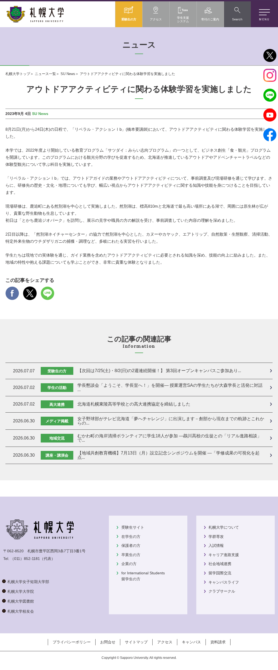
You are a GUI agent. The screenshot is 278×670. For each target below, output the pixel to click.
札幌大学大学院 (20, 591)
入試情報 (216, 545)
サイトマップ (136, 642)
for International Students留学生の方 (143, 576)
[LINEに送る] (47, 296)
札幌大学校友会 (20, 611)
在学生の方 (130, 536)
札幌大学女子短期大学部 (28, 581)
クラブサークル (221, 591)
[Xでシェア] (30, 296)
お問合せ (107, 642)
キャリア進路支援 (223, 555)
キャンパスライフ (223, 582)
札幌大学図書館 (20, 601)
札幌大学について (223, 527)
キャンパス (191, 642)
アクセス (164, 642)
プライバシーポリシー (72, 642)
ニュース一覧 (45, 74)
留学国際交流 (219, 573)
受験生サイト (132, 527)
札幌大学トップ (17, 74)
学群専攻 (216, 536)
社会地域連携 (219, 564)
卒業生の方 (130, 555)
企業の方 (129, 564)
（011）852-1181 (25, 558)
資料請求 (218, 642)
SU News (68, 74)
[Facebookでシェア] (12, 296)
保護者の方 (130, 545)
